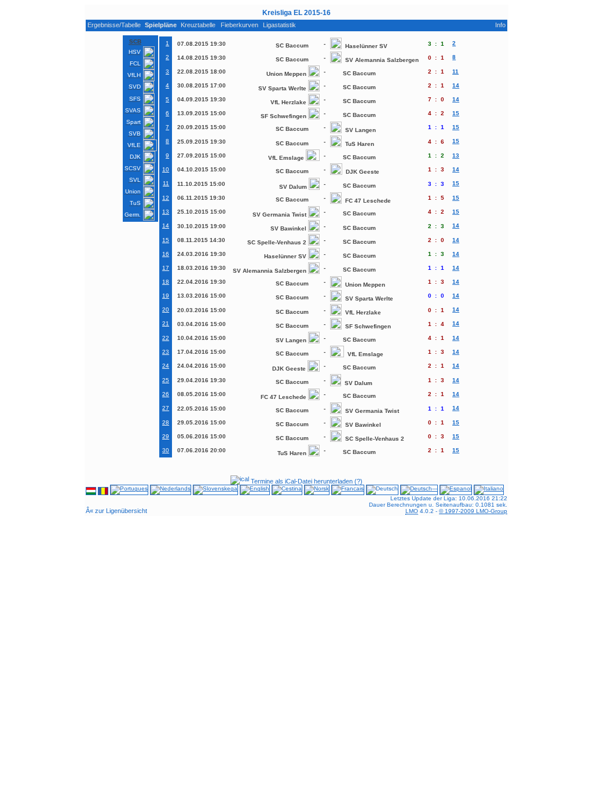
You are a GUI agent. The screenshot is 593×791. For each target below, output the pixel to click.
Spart (133, 122)
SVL (135, 180)
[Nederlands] (170, 492)
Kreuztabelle (198, 24)
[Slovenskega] (215, 492)
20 (165, 309)
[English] (255, 492)
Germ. (133, 214)
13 (165, 211)
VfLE (134, 145)
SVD (135, 86)
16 (165, 254)
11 (166, 183)
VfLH (134, 75)
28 (165, 422)
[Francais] (347, 492)
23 (165, 352)
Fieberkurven (239, 24)
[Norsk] (317, 492)
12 (165, 198)
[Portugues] (129, 492)
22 (165, 338)
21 (165, 323)
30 (165, 450)
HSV (135, 52)
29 (165, 436)
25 (165, 380)
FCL (135, 63)
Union (133, 191)
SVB (135, 133)
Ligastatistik (279, 24)
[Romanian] (103, 492)
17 (165, 268)
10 (165, 169)
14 (165, 225)
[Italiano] (489, 492)
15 (165, 240)
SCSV (133, 168)
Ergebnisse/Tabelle (114, 24)
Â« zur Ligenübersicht (116, 510)
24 (165, 365)
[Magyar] (91, 492)
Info (500, 24)
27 (165, 408)
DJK (135, 156)
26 (165, 394)
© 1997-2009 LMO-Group (473, 511)
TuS (135, 203)
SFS (135, 99)
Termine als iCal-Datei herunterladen (301, 481)
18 (165, 282)
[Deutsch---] (419, 492)
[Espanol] (456, 492)
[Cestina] (287, 492)
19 (165, 295)
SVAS (133, 110)
